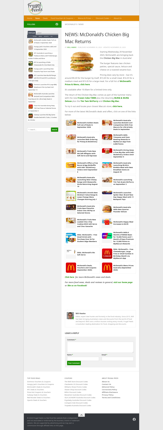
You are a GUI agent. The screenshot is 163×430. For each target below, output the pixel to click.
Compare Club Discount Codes (76, 403)
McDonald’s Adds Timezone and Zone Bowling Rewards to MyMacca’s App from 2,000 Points (122, 139)
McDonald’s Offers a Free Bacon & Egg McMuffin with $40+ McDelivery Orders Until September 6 (87, 167)
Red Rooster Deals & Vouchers (38, 397)
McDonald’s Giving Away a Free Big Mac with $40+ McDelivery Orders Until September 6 (123, 153)
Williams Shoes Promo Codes (76, 387)
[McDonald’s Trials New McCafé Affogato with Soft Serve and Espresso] (71, 153)
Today (35, 36)
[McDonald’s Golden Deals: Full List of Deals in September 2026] (71, 125)
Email (104, 355)
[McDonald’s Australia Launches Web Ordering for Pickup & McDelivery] (71, 139)
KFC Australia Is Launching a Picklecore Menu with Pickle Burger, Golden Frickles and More (42, 55)
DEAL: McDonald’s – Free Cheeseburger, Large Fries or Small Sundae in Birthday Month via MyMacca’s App (123, 253)
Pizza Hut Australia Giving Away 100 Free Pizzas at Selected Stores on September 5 (42, 108)
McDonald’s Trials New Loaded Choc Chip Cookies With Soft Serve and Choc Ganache (87, 222)
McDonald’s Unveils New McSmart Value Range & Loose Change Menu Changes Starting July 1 (87, 195)
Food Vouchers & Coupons (62, 18)
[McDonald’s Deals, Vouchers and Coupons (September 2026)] (71, 268)
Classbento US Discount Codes (76, 384)
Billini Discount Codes (73, 392)
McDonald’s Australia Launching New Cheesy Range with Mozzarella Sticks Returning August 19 (87, 181)
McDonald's (71, 24)
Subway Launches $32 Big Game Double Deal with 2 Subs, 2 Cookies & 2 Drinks (42, 117)
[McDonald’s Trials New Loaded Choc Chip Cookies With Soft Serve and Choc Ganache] (71, 223)
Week (40, 36)
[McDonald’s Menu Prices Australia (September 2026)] (107, 268)
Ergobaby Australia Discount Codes (78, 400)
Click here (69, 277)
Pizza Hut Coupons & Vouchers (39, 392)
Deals (45, 18)
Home (29, 18)
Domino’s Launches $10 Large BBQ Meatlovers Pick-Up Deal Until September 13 (42, 87)
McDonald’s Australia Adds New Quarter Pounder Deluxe (122, 209)
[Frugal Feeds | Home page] (35, 7)
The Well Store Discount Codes (76, 381)
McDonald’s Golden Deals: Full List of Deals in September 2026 (88, 125)
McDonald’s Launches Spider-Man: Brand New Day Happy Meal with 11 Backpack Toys (123, 195)
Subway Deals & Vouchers (37, 395)
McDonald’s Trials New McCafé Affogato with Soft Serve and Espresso (87, 153)
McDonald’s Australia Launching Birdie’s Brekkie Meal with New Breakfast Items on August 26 (123, 167)
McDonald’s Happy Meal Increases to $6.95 (123, 223)
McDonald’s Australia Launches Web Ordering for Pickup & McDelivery (87, 139)
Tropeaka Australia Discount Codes (78, 405)
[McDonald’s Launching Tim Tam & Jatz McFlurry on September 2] (107, 182)
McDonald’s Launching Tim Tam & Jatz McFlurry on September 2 (123, 182)
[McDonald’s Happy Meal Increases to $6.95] (107, 223)
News (37, 18)
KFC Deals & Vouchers (35, 389)
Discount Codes (102, 18)
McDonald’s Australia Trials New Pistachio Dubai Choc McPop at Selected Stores (86, 209)
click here (117, 106)
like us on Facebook (77, 285)
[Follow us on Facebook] (57, 24)
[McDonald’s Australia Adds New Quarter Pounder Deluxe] (107, 209)
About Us (118, 18)
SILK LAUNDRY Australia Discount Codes (80, 397)
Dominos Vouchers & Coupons (39, 381)
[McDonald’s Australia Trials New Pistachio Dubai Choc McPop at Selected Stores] (71, 209)
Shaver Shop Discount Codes (75, 389)
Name (70, 355)
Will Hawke (72, 47)
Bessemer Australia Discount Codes (78, 395)
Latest (39, 33)
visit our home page (123, 282)
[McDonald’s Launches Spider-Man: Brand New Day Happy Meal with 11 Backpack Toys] (107, 196)
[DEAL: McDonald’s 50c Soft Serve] (71, 254)
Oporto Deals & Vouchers (37, 400)
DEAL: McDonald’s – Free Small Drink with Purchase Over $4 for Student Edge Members (87, 238)
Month (46, 36)
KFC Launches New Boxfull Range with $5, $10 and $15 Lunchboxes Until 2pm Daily (42, 78)
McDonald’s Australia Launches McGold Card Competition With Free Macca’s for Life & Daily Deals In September (123, 124)
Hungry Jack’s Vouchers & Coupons (40, 384)
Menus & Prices (84, 18)
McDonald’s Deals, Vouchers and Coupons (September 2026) (86, 267)
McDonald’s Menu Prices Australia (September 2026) (123, 267)
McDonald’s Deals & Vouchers (38, 387)
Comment (71, 340)
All (52, 36)
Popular (31, 33)
